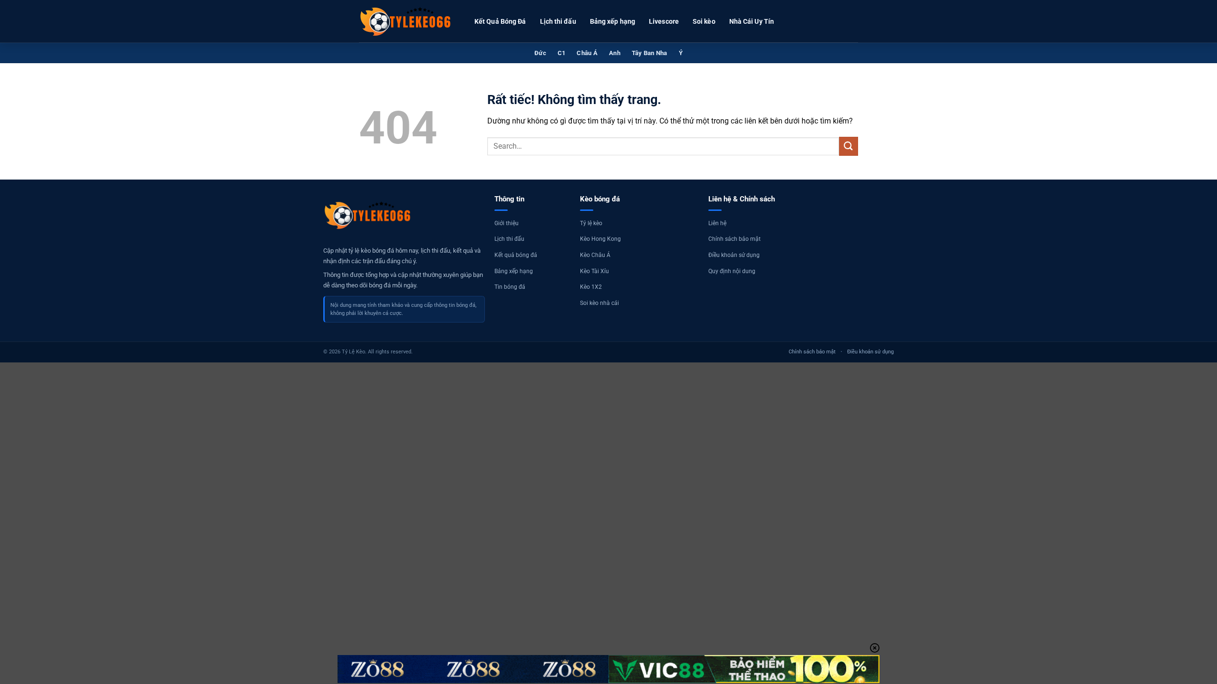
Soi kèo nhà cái (599, 303)
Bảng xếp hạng (612, 21)
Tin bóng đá (509, 287)
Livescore (664, 21)
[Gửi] (848, 146)
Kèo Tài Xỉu (594, 271)
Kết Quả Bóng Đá (500, 21)
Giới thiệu (506, 223)
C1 (562, 53)
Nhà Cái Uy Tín (751, 21)
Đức (540, 53)
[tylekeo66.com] (406, 21)
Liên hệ (717, 223)
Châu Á (587, 53)
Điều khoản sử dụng (734, 255)
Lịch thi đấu (558, 21)
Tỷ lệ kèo (591, 223)
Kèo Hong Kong (600, 239)
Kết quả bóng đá (515, 255)
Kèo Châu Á (595, 255)
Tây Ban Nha (649, 53)
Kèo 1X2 (591, 287)
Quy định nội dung (731, 271)
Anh (614, 53)
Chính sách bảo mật (734, 239)
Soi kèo (704, 21)
